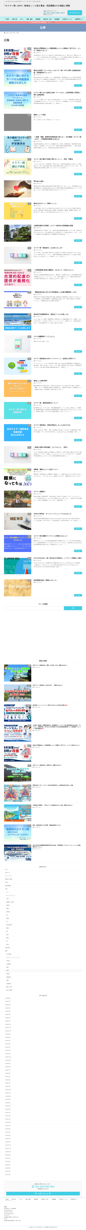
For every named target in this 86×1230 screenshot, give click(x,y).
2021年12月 (8, 1145)
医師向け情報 (8, 879)
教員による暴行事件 (40, 381)
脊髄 (7, 928)
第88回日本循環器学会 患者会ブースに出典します (51, 314)
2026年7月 (7, 1001)
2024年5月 (7, 1076)
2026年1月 (7, 1021)
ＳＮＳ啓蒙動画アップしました (44, 336)
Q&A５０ (7, 872)
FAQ (6, 869)
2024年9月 (7, 1063)
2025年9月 (7, 1034)
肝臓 (7, 918)
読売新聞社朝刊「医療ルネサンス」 (46, 580)
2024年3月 (7, 1083)
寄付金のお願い (39, 181)
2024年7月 (7, 1070)
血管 (7, 934)
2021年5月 (7, 1164)
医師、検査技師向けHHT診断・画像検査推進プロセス (47, 825)
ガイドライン (8, 875)
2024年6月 (7, 1073)
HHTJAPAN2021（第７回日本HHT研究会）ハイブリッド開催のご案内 (58, 558)
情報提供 (8, 977)
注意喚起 (8, 983)
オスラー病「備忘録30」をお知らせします (48, 248)
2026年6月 (7, 1004)
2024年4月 (7, 1079)
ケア (7, 892)
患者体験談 (8, 885)
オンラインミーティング (12, 957)
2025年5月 (7, 1047)
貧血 (7, 937)
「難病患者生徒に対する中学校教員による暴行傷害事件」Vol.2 (55, 292)
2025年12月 (8, 1024)
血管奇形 (7, 947)
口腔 (7, 898)
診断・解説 (28, 1199)
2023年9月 (7, 1099)
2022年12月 (8, 1122)
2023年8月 (7, 1102)
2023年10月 (8, 1096)
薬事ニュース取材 (40, 115)
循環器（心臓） (10, 902)
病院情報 (36, 1199)
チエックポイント (11, 895)
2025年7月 (7, 1040)
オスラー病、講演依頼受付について (46, 403)
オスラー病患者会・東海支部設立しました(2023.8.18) (52, 425)
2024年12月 (8, 1057)
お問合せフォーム (63, 1199)
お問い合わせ (76, 12)
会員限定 (8, 964)
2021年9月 (7, 1155)
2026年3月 (7, 1014)
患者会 (8, 973)
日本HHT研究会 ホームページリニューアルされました (53, 514)
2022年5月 (7, 1132)
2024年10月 (8, 1060)
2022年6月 (7, 1128)
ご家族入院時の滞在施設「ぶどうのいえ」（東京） (51, 447)
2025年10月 (8, 1031)
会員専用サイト (74, 1199)
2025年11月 (8, 1027)
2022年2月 (7, 1142)
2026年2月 (7, 1017)
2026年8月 (7, 998)
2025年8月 (7, 1037)
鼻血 (7, 944)
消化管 (8, 911)
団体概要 (54, 1199)
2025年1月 (7, 1053)
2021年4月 (7, 1168)
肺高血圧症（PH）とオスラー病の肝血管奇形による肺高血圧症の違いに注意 (53, 785)
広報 (7, 970)
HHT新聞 (8, 954)
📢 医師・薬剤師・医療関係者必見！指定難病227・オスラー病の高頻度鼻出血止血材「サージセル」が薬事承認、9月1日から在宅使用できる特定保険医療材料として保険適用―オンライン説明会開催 (57, 727)
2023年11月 (8, 1093)
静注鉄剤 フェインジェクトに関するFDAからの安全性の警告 (50, 705)
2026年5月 (7, 1008)
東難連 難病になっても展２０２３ (46, 469)
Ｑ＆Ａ (20, 1199)
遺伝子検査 (9, 990)
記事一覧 (14, 1199)
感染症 (8, 905)
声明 (6, 882)
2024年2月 (7, 1086)
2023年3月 (7, 1112)
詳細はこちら (51, 22)
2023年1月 (7, 1119)
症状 (6, 888)
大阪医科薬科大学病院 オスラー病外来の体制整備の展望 (53, 225)
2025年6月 (7, 1044)
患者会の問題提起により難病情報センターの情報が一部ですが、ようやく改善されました (56, 745)
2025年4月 (7, 1050)
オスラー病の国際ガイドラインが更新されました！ (51, 536)
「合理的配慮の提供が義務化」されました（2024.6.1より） (54, 270)
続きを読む (78, 63)
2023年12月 (8, 1089)
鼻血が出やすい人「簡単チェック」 (46, 203)
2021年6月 (7, 1161)
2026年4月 (7, 1011)
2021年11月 (8, 1148)
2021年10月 (8, 1151)
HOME (7, 1199)
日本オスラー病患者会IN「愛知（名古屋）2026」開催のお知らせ (50, 665)
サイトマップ (8, 1200)
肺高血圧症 (9, 924)
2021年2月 (7, 1174)
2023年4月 (7, 1109)
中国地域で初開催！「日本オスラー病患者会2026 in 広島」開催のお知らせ (52, 805)
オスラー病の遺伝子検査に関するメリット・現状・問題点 (53, 159)
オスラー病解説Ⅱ (40, 491)
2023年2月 (7, 1115)
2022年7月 (7, 1125)
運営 (6, 951)
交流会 (8, 960)
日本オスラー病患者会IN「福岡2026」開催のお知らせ (47, 765)
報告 (7, 967)
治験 (7, 908)
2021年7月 (7, 1158)
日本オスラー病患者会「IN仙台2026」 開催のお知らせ (47, 685)
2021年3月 (7, 1171)
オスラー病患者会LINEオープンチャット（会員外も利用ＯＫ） (55, 358)
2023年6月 (7, 1106)
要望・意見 (9, 986)
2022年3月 (7, 1138)
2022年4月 (7, 1135)
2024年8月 (7, 1066)
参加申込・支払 (44, 1199)
